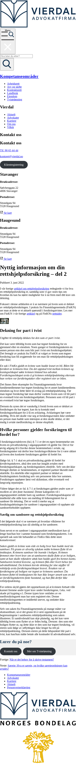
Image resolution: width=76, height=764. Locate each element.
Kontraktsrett (14, 89)
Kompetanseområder (19, 76)
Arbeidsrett (13, 83)
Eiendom (12, 96)
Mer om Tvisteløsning (39, 651)
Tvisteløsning (14, 99)
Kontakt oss (10, 651)
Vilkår (10, 127)
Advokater (13, 117)
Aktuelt (11, 114)
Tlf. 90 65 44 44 (9, 150)
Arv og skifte (14, 86)
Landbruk (12, 93)
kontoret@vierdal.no (11, 156)
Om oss (11, 123)
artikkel (31, 313)
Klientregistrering (14, 164)
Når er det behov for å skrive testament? (32, 659)
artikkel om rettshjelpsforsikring (31, 288)
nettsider (57, 313)
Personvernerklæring (18, 687)
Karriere (11, 120)
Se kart (7, 212)
